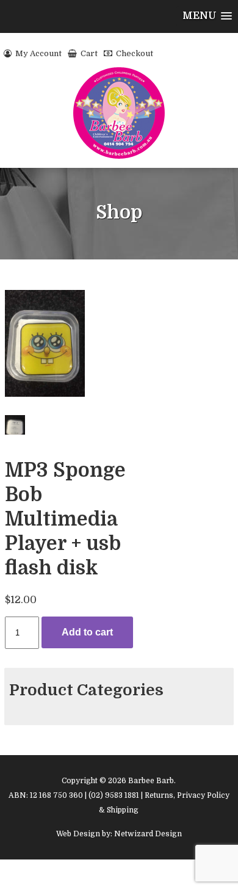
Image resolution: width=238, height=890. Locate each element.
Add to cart (87, 632)
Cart (88, 53)
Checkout (133, 53)
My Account (37, 53)
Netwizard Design (148, 834)
